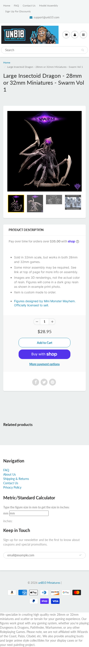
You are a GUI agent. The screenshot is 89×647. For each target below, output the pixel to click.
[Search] (82, 50)
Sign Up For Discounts (18, 11)
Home (6, 5)
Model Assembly (48, 5)
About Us (9, 474)
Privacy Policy (12, 487)
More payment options (44, 364)
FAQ (16, 5)
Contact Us (29, 5)
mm (5, 513)
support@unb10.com (46, 17)
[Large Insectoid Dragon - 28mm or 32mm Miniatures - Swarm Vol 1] (44, 151)
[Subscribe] (80, 555)
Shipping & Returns (16, 479)
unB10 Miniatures (49, 582)
